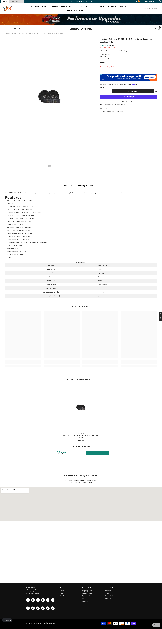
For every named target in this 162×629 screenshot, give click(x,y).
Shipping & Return (85, 186)
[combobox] (152, 8)
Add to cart (133, 91)
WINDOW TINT (16, 1)
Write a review (97, 453)
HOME (5, 1)
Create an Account (152, 1)
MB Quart (108, 54)
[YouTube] (48, 600)
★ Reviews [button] (160, 316)
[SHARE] (155, 91)
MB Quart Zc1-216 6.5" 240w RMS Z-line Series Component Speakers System (81, 436)
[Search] (152, 8)
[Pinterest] (38, 600)
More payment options (128, 101)
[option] (49, 96)
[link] (23, 363)
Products (13, 34)
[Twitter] (53, 600)
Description (69, 186)
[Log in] (155, 29)
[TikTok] (43, 600)
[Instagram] (33, 600)
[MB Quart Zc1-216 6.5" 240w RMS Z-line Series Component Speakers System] (81, 407)
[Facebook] (28, 600)
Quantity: (103, 87)
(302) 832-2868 (87, 1)
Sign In (144, 1)
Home (7, 34)
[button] (104, 45)
